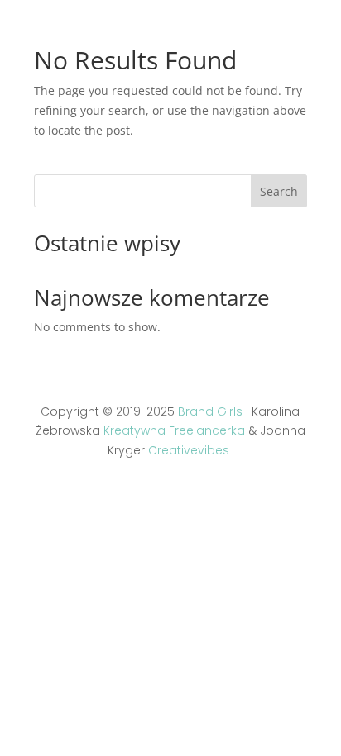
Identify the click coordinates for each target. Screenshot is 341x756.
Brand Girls (210, 411)
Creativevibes (188, 450)
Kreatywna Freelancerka (174, 430)
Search (279, 191)
